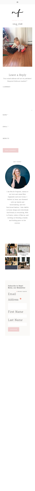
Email (5, 126)
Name (5, 115)
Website (6, 138)
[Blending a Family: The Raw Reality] (11, 250)
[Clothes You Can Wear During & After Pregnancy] (11, 263)
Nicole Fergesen (17, 13)
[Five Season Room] (24, 263)
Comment (7, 87)
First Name (15, 312)
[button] (17, 2)
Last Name (15, 320)
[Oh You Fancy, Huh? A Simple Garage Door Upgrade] (24, 250)
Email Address (15, 297)
